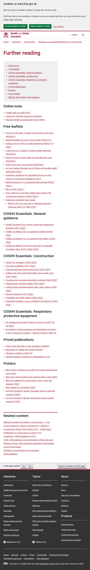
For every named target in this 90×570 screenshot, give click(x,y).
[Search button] (82, 35)
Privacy (32, 555)
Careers (64, 511)
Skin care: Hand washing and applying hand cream (32, 377)
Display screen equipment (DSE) (44, 501)
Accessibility (42, 555)
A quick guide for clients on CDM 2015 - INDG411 (26, 426)
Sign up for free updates (70, 495)
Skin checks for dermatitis (20, 387)
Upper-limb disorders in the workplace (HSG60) (27, 346)
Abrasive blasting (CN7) (19, 294)
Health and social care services (16, 490)
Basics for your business (42, 485)
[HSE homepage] (16, 34)
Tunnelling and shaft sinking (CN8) (24, 297)
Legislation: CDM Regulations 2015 (20, 436)
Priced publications (17, 86)
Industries (16, 42)
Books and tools (67, 525)
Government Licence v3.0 (49, 564)
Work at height (37, 530)
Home (6, 42)
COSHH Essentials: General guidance (25, 72)
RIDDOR (35, 490)
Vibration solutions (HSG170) (19, 353)
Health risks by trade (18, 112)
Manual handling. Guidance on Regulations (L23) (28, 356)
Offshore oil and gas (11, 535)
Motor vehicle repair (11, 530)
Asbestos (36, 506)
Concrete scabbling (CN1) (20, 266)
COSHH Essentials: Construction (23, 76)
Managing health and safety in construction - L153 (27, 422)
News (63, 490)
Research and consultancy (71, 540)
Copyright (14, 555)
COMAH (35, 535)
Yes (23, 466)
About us (64, 485)
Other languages (42, 559)
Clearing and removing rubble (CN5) (25, 283)
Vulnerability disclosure (13, 559)
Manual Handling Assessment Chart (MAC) (25, 119)
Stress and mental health (41, 516)
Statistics (64, 506)
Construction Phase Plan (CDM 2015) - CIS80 (27, 429)
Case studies (14, 94)
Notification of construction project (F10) (22, 433)
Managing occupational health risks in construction (60, 42)
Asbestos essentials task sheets (20, 200)
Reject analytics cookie (40, 26)
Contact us (65, 501)
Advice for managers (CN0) (21, 262)
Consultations (29, 559)
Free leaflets (14, 69)
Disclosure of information (59, 555)
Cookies (24, 555)
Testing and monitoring (70, 535)
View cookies (58, 27)
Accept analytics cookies (15, 26)
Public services (9, 506)
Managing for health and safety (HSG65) (24, 349)
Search (6, 555)
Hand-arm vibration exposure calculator (24, 116)
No (30, 466)
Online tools (13, 65)
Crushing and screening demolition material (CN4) (31, 280)
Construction (29, 42)
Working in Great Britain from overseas (21, 450)
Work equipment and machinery (44, 511)
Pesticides (8, 495)
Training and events (68, 530)
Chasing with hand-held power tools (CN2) (28, 269)
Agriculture (8, 511)
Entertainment (9, 516)
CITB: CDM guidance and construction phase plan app (28, 440)
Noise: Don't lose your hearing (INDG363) (25, 164)
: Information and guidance (24, 97)
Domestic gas (9, 501)
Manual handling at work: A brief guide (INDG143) (28, 140)
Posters (12, 90)
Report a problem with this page (72, 466)
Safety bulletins (10, 454)
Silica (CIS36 (14, 189)
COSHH (35, 495)
